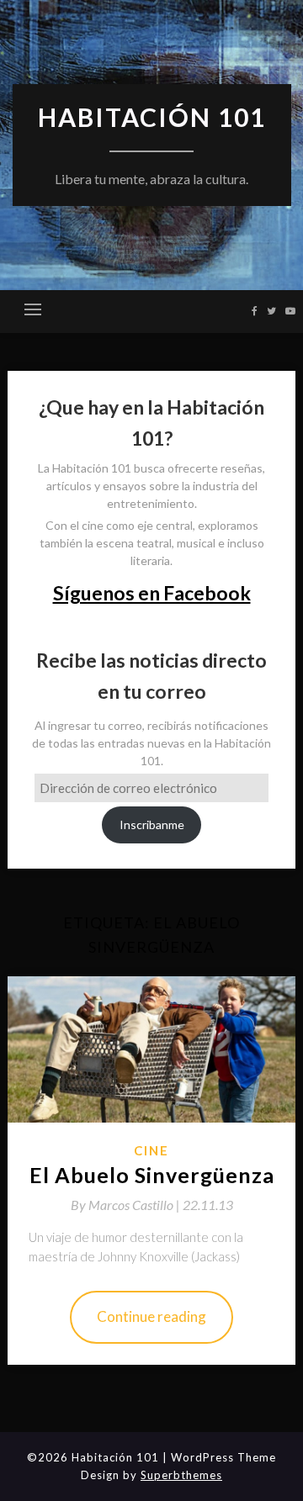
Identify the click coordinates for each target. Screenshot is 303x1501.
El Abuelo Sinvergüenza (151, 1174)
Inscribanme (152, 824)
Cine (151, 1150)
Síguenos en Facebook (152, 593)
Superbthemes (181, 1475)
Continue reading (151, 1316)
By (127, 1205)
